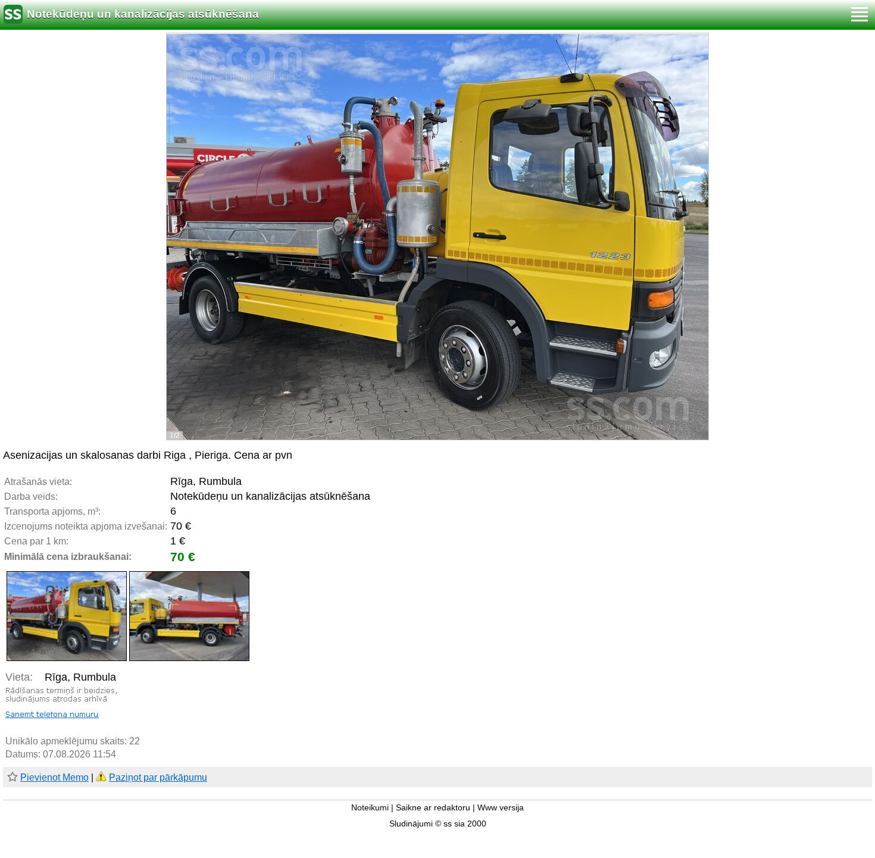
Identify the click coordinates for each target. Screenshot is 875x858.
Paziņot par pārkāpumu (158, 777)
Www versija (500, 807)
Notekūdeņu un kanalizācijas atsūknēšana (143, 14)
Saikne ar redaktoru (433, 807)
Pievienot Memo (54, 777)
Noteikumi (370, 807)
